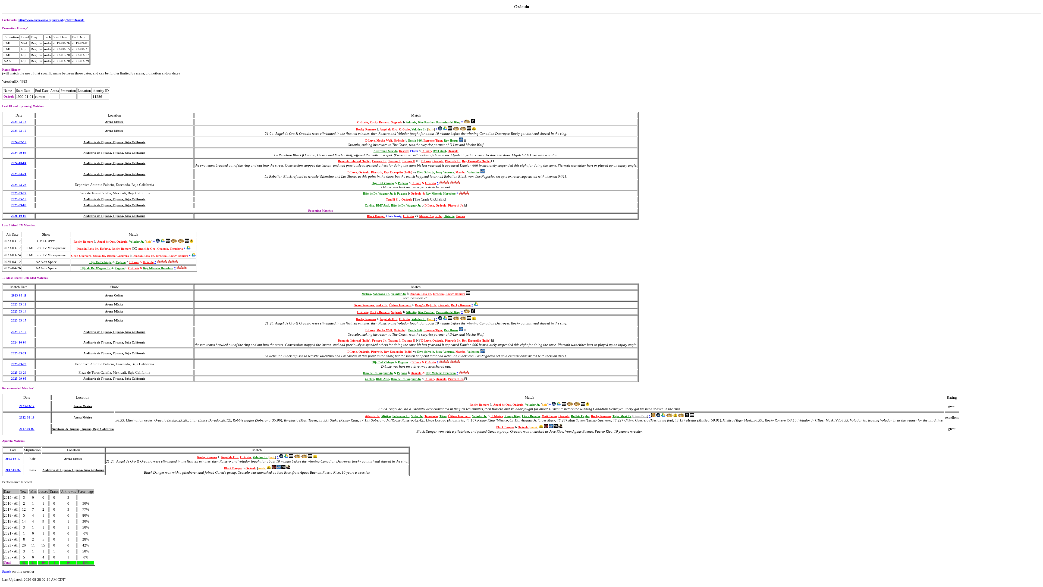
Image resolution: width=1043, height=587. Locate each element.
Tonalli (390, 199)
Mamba (460, 172)
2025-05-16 (18, 199)
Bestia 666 (415, 140)
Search (6, 571)
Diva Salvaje (425, 172)
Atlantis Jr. (372, 416)
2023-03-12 (18, 304)
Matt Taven (549, 416)
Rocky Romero (379, 122)
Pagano (403, 183)
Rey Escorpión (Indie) (476, 161)
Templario (176, 248)
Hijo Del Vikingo (383, 183)
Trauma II (408, 161)
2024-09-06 (18, 152)
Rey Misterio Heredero (441, 193)
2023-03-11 (18, 295)
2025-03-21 (18, 174)
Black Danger (376, 216)
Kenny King (512, 416)
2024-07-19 (18, 142)
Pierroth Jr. (452, 161)
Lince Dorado (531, 416)
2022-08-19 (26, 417)
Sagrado (396, 122)
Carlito (369, 205)
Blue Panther (426, 122)
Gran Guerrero (81, 255)
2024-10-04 (18, 163)
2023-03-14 (18, 121)
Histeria (449, 216)
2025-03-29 (18, 193)
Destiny (404, 150)
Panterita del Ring (448, 122)
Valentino (473, 172)
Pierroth (376, 172)
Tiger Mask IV (622, 416)
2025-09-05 (18, 205)
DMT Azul (439, 150)
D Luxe (370, 140)
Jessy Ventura (445, 172)
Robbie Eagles (580, 416)
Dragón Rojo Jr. (87, 248)
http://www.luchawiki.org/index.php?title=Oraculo (51, 19)
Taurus (460, 216)
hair (431, 129)
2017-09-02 (26, 428)
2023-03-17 (18, 130)
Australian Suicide (385, 150)
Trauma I (394, 161)
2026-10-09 (18, 215)
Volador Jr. (418, 129)
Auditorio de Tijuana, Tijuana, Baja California (114, 142)
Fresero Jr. (379, 161)
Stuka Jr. (99, 255)
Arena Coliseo (114, 295)
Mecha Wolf (384, 140)
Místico (366, 293)
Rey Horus (451, 140)
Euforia (105, 248)
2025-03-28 (18, 184)
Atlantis (411, 122)
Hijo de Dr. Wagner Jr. (378, 193)
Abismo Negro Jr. (430, 216)
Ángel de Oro (388, 129)
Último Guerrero (118, 255)
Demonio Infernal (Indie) (354, 161)
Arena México (114, 121)
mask (533, 427)
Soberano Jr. (381, 293)
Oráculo (362, 122)
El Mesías (497, 416)
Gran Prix (640, 416)
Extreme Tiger (432, 140)
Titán (443, 416)
